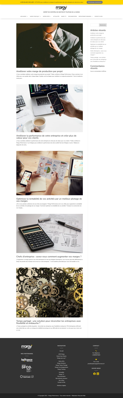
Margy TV (63, 16)
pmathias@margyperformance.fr (96, 363)
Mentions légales (61, 385)
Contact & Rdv (61, 382)
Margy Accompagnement (61, 367)
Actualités (56, 16)
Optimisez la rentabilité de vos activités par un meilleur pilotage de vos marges (49, 199)
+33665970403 (96, 355)
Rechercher (103, 25)
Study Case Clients (61, 356)
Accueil (61, 351)
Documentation (72, 16)
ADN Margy (23, 16)
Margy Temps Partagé (61, 365)
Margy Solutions (61, 363)
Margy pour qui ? (34, 16)
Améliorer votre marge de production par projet (39, 71)
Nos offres (61, 380)
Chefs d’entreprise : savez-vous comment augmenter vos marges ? (49, 256)
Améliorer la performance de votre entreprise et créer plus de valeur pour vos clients (46, 136)
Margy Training (61, 369)
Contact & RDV (99, 16)
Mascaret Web (81, 395)
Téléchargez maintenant (94, 2)
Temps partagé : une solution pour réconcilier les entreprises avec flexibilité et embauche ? (48, 322)
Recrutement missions (85, 16)
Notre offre (46, 16)
